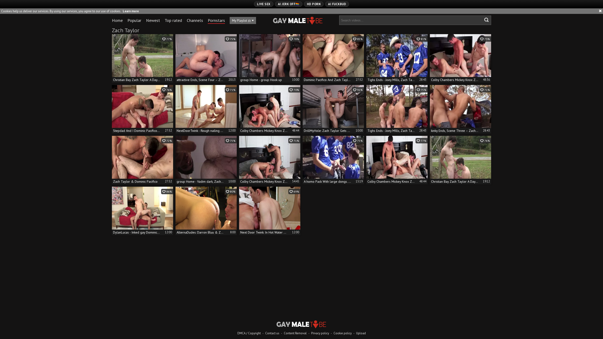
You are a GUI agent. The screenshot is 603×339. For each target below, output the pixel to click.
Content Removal (295, 333)
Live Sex (263, 4)
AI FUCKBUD (337, 4)
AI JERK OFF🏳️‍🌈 (288, 4)
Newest (153, 20)
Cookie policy (343, 333)
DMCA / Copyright (249, 333)
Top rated (173, 20)
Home (117, 20)
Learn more (131, 11)
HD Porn (314, 4)
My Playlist (241, 20)
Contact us (272, 333)
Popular (134, 20)
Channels (195, 20)
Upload (361, 333)
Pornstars (216, 20)
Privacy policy (320, 333)
